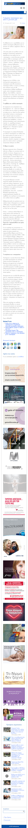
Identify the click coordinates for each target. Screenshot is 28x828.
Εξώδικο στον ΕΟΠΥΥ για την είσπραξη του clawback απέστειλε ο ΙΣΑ (18, 776)
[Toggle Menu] (25, 12)
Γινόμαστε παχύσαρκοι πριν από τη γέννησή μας (13, 18)
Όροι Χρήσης (7, 817)
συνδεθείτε (21, 356)
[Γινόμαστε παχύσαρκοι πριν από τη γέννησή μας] (14, 32)
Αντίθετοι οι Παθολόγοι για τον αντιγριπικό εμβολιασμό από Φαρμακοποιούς (17, 797)
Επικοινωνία (7, 820)
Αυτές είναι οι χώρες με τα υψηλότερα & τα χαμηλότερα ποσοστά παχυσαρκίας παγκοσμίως (14, 325)
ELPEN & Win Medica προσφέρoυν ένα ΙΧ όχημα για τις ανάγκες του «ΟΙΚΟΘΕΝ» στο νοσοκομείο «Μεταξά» (17, 755)
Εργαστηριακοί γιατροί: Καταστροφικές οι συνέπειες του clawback (17, 790)
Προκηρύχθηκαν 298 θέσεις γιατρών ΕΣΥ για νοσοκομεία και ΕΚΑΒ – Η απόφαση (18, 769)
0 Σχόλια (23, 23)
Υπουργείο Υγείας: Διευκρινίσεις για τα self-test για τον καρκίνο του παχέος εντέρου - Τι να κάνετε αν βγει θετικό (17, 731)
